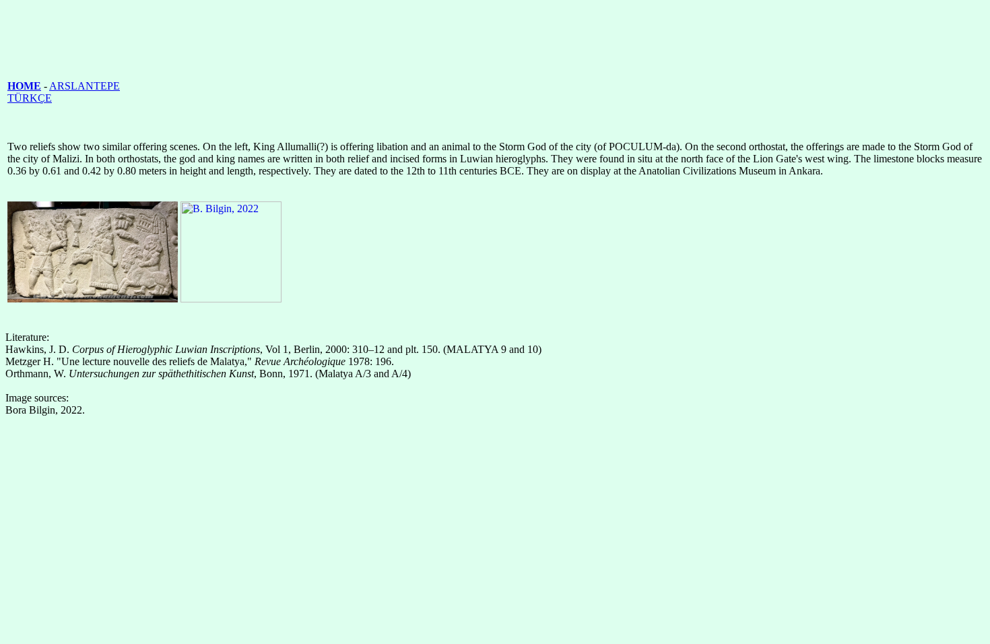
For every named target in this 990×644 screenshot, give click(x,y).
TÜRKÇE (29, 98)
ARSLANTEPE (84, 86)
